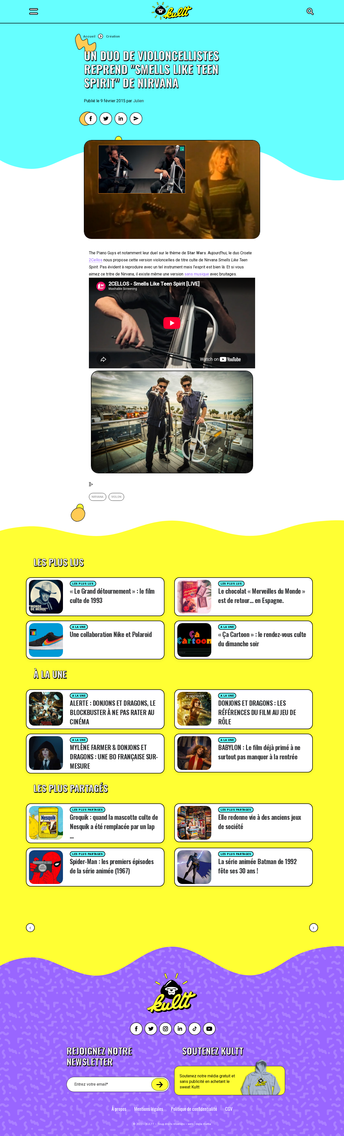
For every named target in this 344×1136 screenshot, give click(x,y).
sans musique (196, 274)
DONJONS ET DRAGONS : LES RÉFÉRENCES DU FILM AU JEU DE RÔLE (257, 712)
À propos (119, 1109)
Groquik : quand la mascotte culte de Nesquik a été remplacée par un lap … (114, 826)
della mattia (203, 1124)
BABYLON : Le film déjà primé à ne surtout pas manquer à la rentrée (259, 751)
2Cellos (95, 260)
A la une (78, 627)
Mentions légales (148, 1109)
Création (113, 36)
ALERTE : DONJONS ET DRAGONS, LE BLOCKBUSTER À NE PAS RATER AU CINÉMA (113, 712)
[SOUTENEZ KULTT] (244, 1070)
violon (116, 497)
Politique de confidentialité (194, 1109)
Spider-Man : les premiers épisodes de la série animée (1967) (112, 866)
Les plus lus (83, 583)
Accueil (89, 36)
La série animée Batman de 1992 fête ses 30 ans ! (257, 866)
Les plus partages (87, 809)
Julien (138, 100)
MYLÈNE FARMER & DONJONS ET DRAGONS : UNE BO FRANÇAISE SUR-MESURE (114, 756)
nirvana (98, 497)
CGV (228, 1109)
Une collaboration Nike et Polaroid (111, 634)
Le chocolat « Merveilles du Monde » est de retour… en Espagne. (261, 595)
